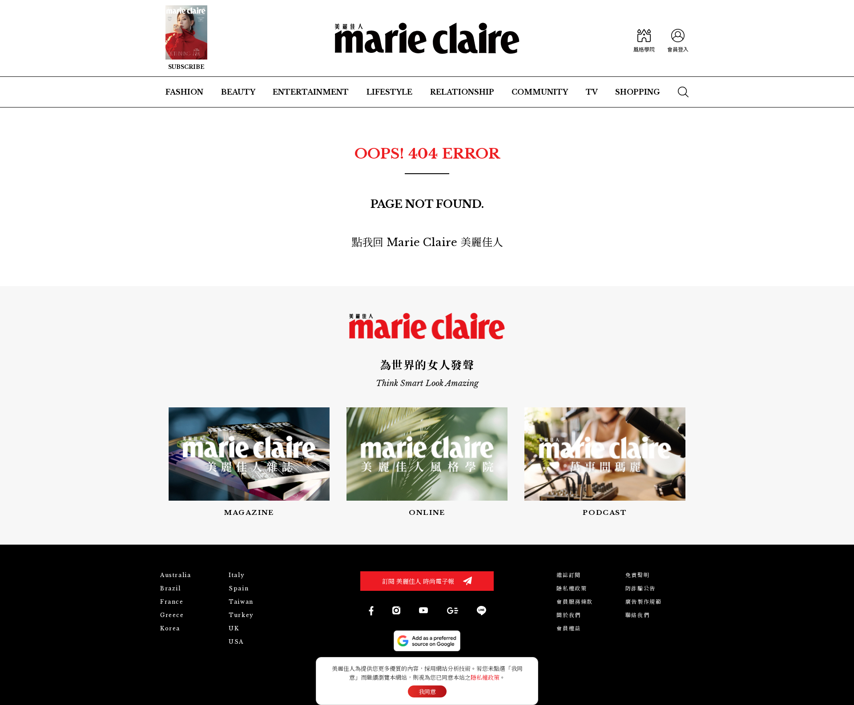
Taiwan (241, 601)
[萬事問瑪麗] (605, 462)
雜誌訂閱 (568, 575)
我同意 (427, 692)
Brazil (170, 588)
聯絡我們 (637, 615)
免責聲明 (637, 575)
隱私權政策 (571, 588)
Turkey (241, 615)
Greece (172, 615)
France (172, 601)
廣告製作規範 (643, 601)
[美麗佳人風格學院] (644, 38)
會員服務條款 (574, 601)
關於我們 (568, 615)
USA (236, 641)
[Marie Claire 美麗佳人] (427, 38)
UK (234, 628)
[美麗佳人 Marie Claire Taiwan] (370, 610)
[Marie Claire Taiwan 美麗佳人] (396, 610)
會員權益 (568, 628)
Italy (237, 575)
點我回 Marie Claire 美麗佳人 (427, 242)
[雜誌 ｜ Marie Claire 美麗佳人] (186, 38)
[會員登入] (678, 38)
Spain (239, 588)
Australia (175, 575)
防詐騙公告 (640, 588)
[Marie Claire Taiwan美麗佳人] (423, 610)
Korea (170, 628)
